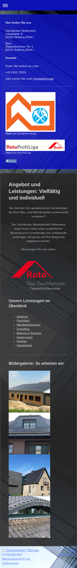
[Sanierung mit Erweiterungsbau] (29, 475)
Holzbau (22, 341)
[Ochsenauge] (29, 517)
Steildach (22, 316)
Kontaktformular (44, 78)
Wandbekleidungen (28, 324)
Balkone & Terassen (29, 333)
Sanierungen (25, 337)
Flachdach (23, 320)
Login (71, 550)
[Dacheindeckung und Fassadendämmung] (29, 391)
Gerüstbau (23, 328)
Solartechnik (24, 345)
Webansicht (66, 554)
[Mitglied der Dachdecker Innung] (30, 112)
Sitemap (33, 550)
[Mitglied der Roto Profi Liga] (35, 145)
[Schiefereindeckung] (29, 433)
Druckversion (16, 550)
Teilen (12, 161)
